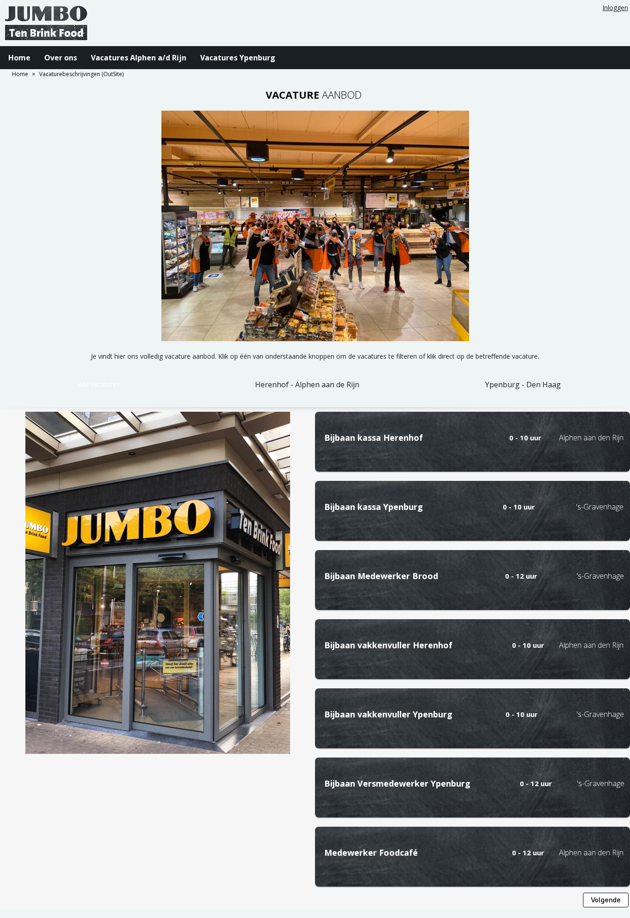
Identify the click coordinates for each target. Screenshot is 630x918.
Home (19, 58)
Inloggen (615, 7)
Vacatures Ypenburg (237, 58)
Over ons (60, 58)
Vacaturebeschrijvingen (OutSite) (81, 74)
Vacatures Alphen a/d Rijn (138, 58)
